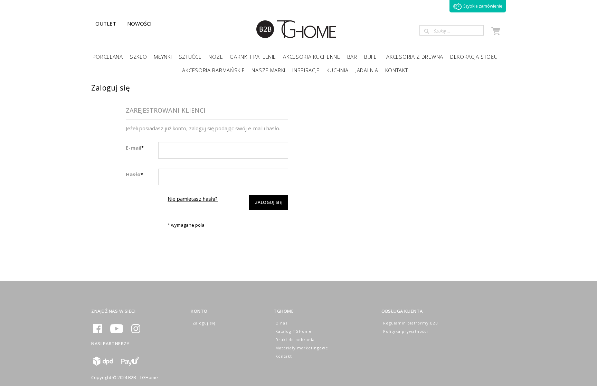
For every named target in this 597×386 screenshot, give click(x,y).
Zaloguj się (204, 323)
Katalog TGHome (293, 331)
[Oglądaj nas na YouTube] (116, 331)
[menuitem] (108, 56)
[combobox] (451, 30)
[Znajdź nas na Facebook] (97, 331)
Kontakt (283, 356)
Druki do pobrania (295, 339)
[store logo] (296, 38)
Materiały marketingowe (301, 347)
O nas (281, 323)
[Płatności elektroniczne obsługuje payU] (130, 364)
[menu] (298, 62)
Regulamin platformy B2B (410, 323)
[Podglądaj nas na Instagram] (135, 331)
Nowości (139, 23)
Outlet (105, 23)
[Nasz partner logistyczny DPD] (103, 364)
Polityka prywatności (405, 331)
